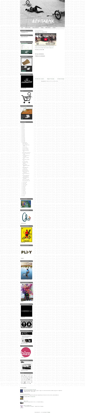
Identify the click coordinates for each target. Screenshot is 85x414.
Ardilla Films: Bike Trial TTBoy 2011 (25, 172)
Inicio (22, 27)
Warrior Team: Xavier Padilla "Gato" (25, 167)
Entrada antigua (60, 78)
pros (22, 382)
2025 (22, 124)
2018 (22, 133)
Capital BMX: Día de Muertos (25, 163)
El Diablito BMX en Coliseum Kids (29, 396)
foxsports (22, 381)
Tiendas (42, 27)
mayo (23, 189)
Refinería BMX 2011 (25, 143)
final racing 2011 (29, 380)
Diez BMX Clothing (25, 161)
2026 (22, 123)
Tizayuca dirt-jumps (28, 377)
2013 (22, 139)
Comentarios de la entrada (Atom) (52, 81)
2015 (22, 136)
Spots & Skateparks (35, 27)
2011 (22, 141)
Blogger (49, 412)
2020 (22, 130)
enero (23, 194)
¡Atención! (27, 383)
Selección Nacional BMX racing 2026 (30, 389)
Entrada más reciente (39, 78)
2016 (22, 135)
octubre (24, 183)
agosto (24, 185)
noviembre (24, 182)
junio (23, 188)
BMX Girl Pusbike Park (27, 405)
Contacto (54, 27)
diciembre (24, 142)
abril (23, 190)
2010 (22, 195)
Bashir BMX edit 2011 (25, 170)
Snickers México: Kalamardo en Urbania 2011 (25, 165)
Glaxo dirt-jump (28, 375)
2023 (22, 127)
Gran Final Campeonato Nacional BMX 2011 (25, 176)
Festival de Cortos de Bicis (25, 394)
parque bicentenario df (28, 381)
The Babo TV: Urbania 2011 (41, 32)
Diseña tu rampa (27, 27)
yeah (22, 383)
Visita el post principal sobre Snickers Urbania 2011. (44, 47)
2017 (22, 134)
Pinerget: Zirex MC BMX (25, 179)
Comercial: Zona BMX (25, 149)
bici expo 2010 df (23, 378)
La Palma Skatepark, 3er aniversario (25, 156)
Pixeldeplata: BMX (24, 169)
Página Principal (50, 78)
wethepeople (28, 382)
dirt (26, 379)
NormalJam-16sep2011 (24, 376)
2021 (22, 129)
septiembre (24, 184)
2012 (22, 140)
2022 (22, 128)
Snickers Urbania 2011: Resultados (25, 178)
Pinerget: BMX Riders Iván (26, 180)
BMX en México (48, 27)
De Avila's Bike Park (24, 374)
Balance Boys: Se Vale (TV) (26, 152)
